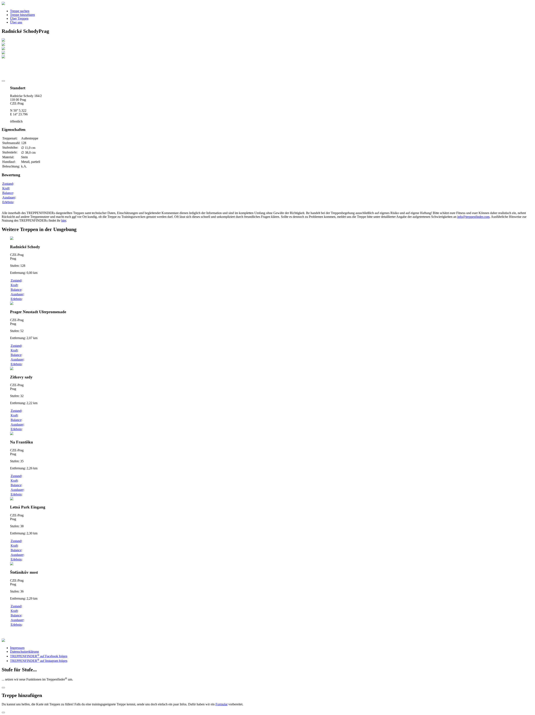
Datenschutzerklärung (24, 651)
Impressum (17, 648)
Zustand (7, 183)
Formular (221, 704)
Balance (7, 193)
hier (63, 220)
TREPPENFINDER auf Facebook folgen (38, 656)
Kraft (5, 188)
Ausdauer (8, 197)
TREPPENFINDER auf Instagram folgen (38, 661)
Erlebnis (7, 202)
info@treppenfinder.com (473, 216)
